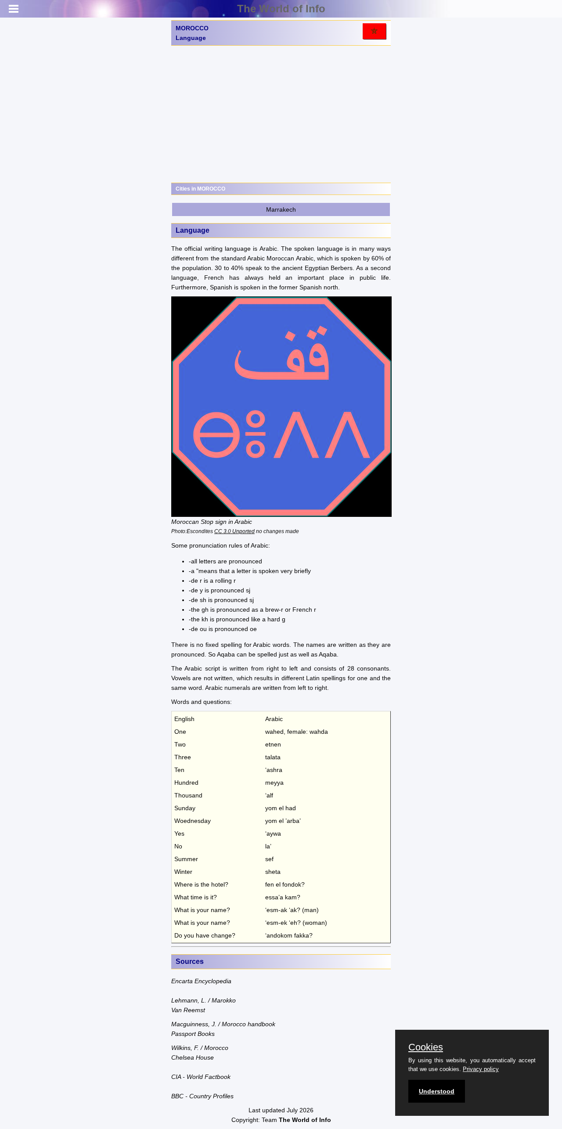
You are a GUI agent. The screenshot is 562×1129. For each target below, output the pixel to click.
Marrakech (281, 209)
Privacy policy (481, 1069)
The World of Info (281, 8)
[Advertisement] (281, 114)
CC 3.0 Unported (234, 531)
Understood (436, 1091)
